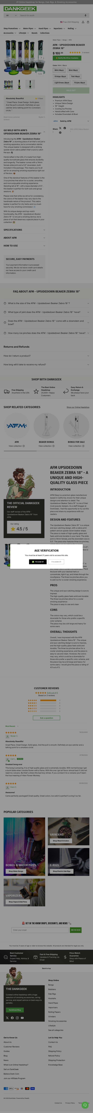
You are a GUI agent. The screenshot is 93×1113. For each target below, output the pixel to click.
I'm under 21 (56, 562)
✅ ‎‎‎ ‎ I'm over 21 (38, 562)
